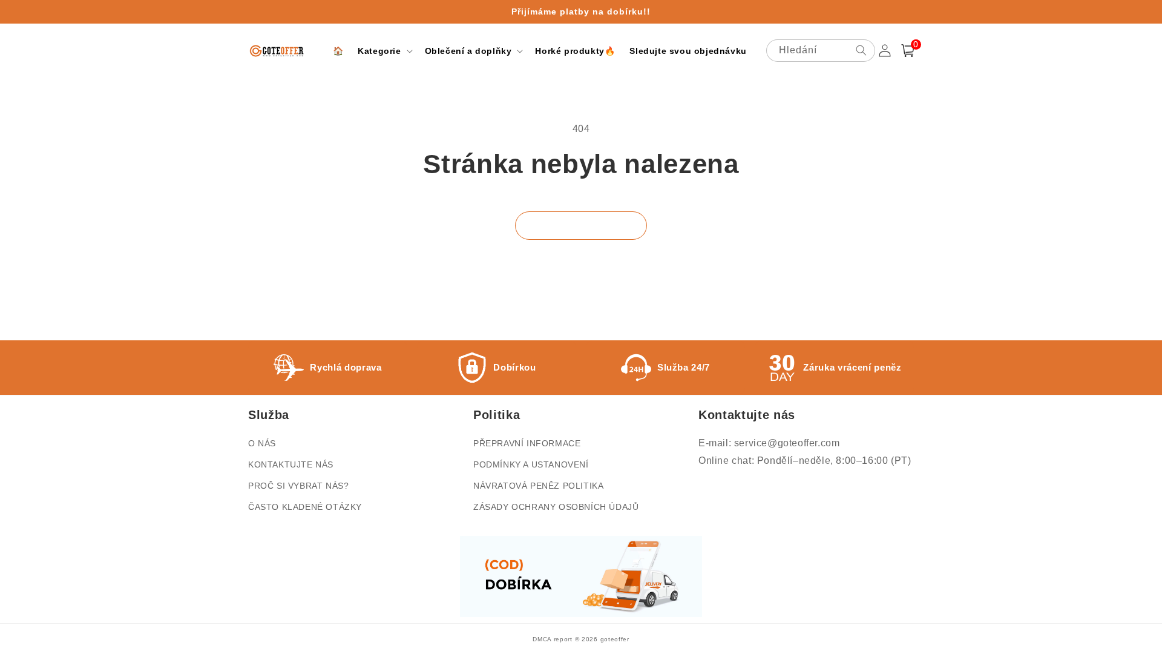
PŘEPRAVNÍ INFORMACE (526, 443)
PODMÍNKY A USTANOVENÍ (531, 464)
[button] (383, 51)
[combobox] (821, 50)
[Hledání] (861, 50)
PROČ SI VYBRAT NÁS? (298, 485)
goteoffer (614, 639)
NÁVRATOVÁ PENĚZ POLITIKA (538, 485)
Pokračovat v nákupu (581, 225)
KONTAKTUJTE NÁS (290, 464)
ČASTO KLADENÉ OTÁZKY (305, 507)
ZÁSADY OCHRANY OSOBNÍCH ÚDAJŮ (555, 507)
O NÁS (262, 443)
